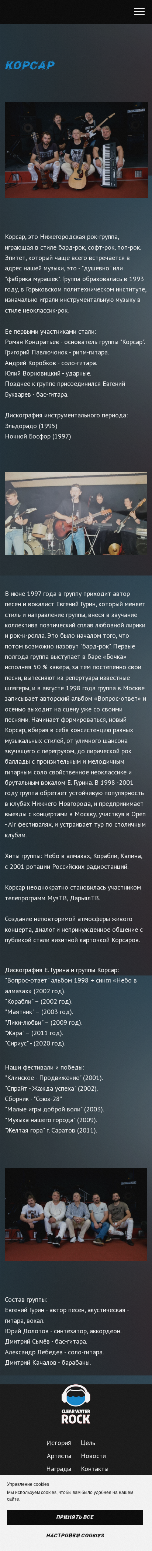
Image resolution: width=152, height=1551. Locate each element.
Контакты (94, 1468)
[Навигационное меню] (139, 12)
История (58, 1442)
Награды (58, 1468)
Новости (93, 1455)
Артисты (59, 1455)
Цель (88, 1442)
